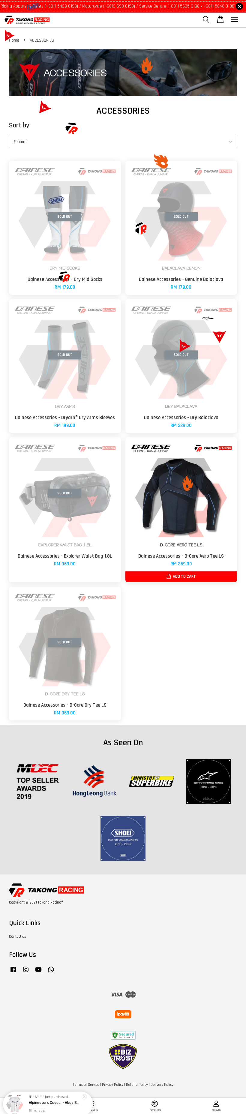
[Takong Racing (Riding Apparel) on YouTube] (38, 972)
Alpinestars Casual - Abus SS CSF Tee (55, 1097)
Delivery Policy (162, 1084)
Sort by (19, 125)
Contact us (17, 936)
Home (14, 40)
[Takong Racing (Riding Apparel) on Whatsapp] (51, 972)
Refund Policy (137, 1084)
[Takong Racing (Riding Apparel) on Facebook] (13, 972)
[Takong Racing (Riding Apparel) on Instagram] (26, 972)
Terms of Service (86, 1084)
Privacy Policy (112, 1084)
